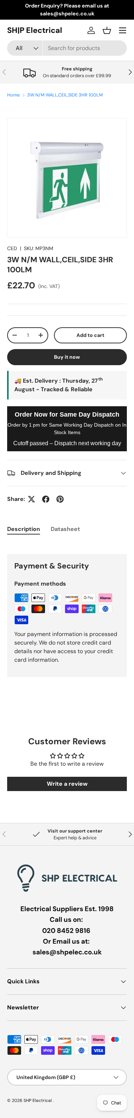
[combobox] (67, 48)
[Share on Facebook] (46, 499)
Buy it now (67, 357)
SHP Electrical (38, 1100)
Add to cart (90, 335)
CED (12, 248)
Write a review (67, 783)
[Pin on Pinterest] (60, 499)
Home (13, 95)
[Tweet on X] (31, 499)
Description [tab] (23, 529)
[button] (107, 30)
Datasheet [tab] (65, 529)
